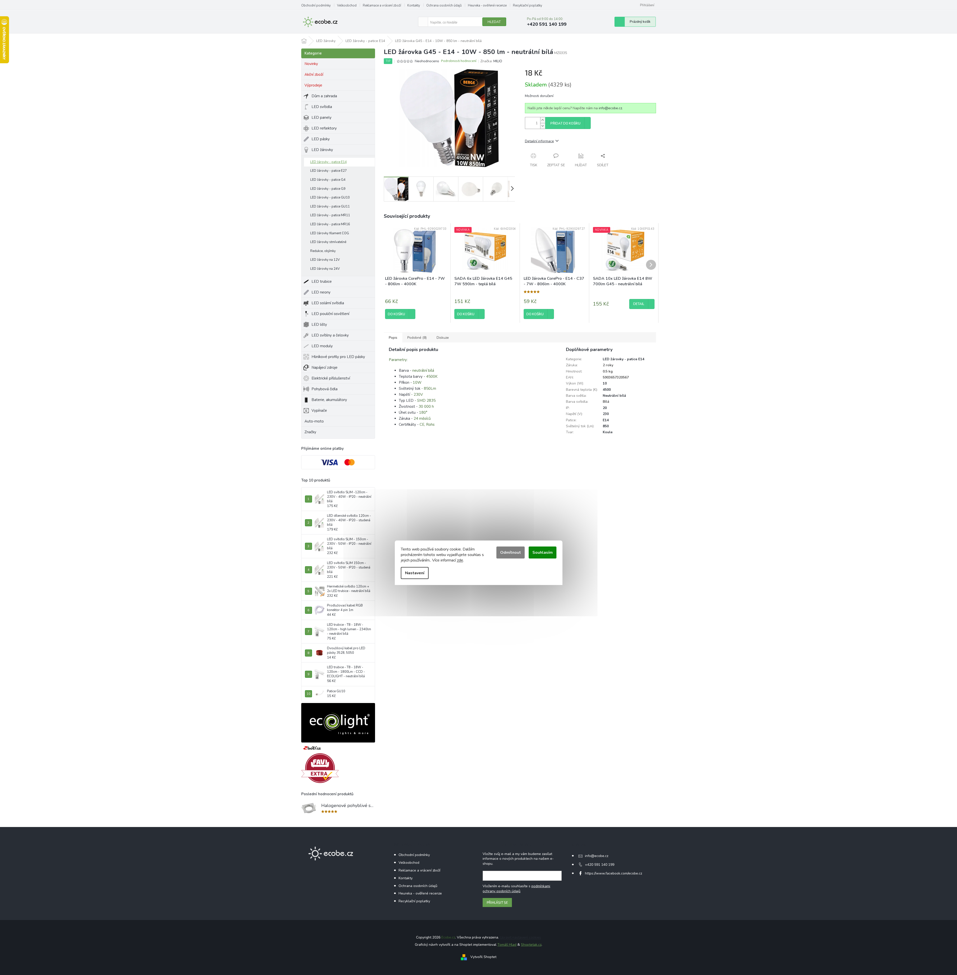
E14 (606, 420)
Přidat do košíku (565, 123)
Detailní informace (539, 141)
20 (605, 408)
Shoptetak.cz (531, 944)
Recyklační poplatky (527, 5)
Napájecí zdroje (324, 367)
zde (460, 560)
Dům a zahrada (324, 96)
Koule (607, 432)
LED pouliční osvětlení (330, 313)
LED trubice (321, 281)
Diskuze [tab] (443, 337)
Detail (638, 304)
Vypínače (319, 410)
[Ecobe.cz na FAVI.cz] (320, 768)
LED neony (321, 292)
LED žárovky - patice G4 (328, 180)
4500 (607, 389)
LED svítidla (321, 106)
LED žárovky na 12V (325, 260)
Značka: (491, 61)
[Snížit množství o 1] (542, 126)
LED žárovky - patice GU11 (330, 206)
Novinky (311, 63)
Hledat (494, 22)
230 (606, 414)
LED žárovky (322, 149)
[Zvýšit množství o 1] (542, 120)
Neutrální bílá (614, 395)
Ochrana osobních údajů (444, 5)
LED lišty (319, 324)
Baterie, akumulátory (329, 399)
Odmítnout (510, 552)
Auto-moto (314, 421)
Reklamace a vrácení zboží (382, 5)
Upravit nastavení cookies (520, 937)
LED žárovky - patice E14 (328, 162)
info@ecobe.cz (610, 108)
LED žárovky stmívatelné (328, 242)
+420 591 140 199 (599, 864)
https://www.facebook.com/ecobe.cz (613, 873)
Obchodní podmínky (316, 5)
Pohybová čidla (324, 389)
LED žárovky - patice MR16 (330, 224)
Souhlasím (542, 552)
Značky (310, 432)
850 (606, 426)
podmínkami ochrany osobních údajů (516, 889)
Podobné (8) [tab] (417, 337)
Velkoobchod (347, 5)
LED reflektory (324, 128)
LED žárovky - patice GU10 (330, 197)
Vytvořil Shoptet (483, 956)
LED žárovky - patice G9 (328, 188)
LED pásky (320, 139)
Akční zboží (313, 74)
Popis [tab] (393, 337)
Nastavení (414, 573)
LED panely (321, 117)
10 (605, 383)
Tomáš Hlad (506, 944)
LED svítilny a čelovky (330, 335)
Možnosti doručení (539, 96)
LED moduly (322, 346)
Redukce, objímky (323, 251)
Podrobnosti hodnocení (458, 61)
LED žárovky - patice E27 (328, 170)
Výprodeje (313, 85)
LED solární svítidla (327, 303)
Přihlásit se (497, 902)
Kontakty (413, 5)
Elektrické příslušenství (330, 378)
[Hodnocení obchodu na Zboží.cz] (312, 748)
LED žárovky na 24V (325, 268)
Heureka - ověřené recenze (487, 5)
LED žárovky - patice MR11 (330, 215)
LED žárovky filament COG (329, 233)
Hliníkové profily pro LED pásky (338, 356)
